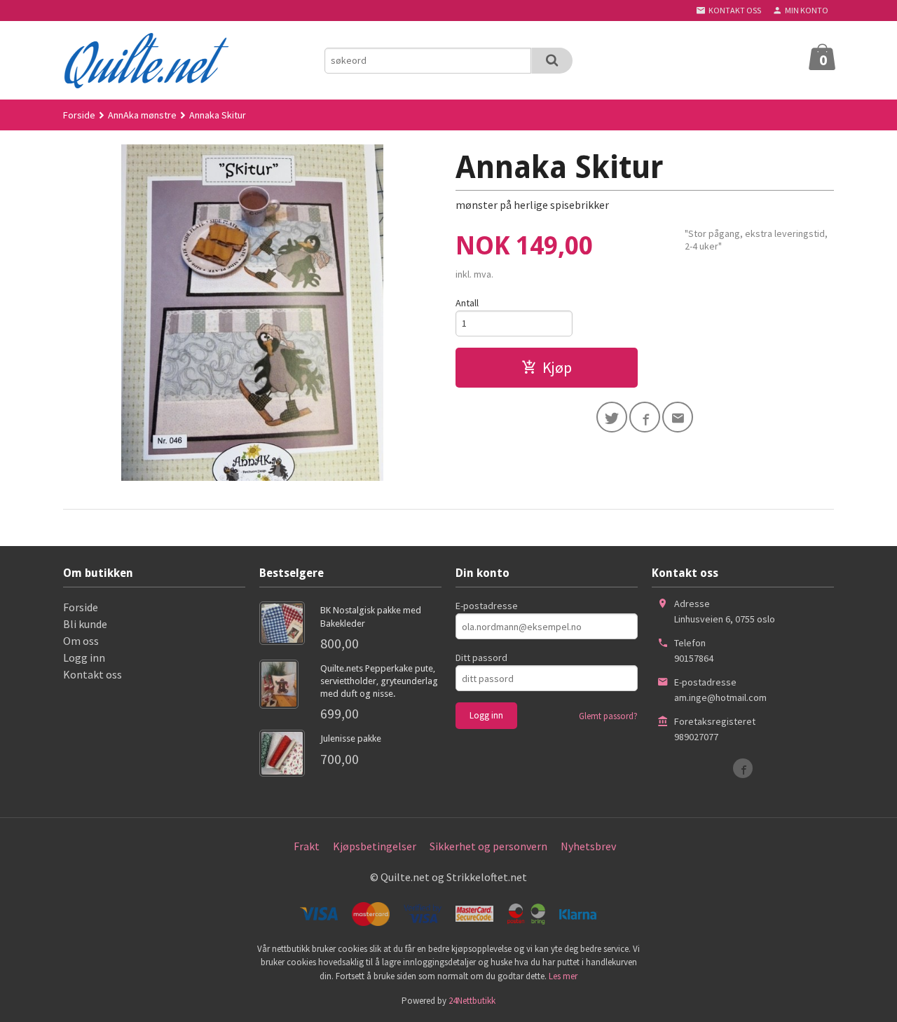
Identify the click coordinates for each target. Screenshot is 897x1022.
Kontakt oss (92, 674)
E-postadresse (487, 605)
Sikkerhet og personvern (488, 846)
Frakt (307, 846)
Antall (467, 303)
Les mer (563, 976)
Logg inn (84, 657)
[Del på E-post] (677, 417)
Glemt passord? (608, 716)
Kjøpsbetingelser (374, 846)
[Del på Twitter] (611, 417)
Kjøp (557, 367)
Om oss (81, 641)
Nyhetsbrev (588, 846)
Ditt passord (481, 657)
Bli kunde (85, 624)
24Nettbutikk (471, 1001)
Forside (79, 115)
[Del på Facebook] (644, 417)
